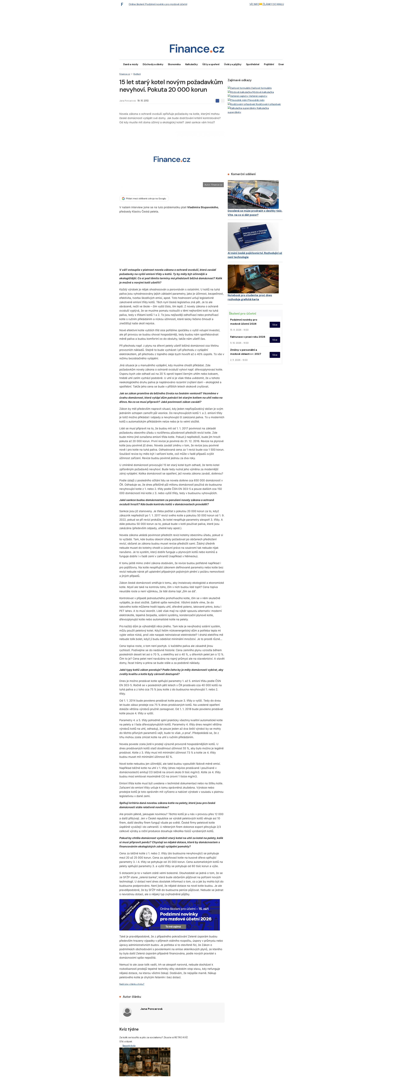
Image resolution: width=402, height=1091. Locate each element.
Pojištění (269, 64)
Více (274, 324)
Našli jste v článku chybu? (131, 984)
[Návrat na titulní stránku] (197, 49)
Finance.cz (124, 74)
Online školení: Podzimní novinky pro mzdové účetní (158, 4)
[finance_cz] (123, 4)
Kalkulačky (191, 64)
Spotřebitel (252, 64)
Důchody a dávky (153, 64)
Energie (283, 64)
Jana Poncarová (127, 100)
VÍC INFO (254, 4)
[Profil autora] (127, 1012)
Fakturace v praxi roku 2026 (247, 336)
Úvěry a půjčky (232, 64)
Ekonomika (174, 64)
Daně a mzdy (130, 64)
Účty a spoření (211, 64)
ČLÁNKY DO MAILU (273, 4)
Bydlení (137, 74)
